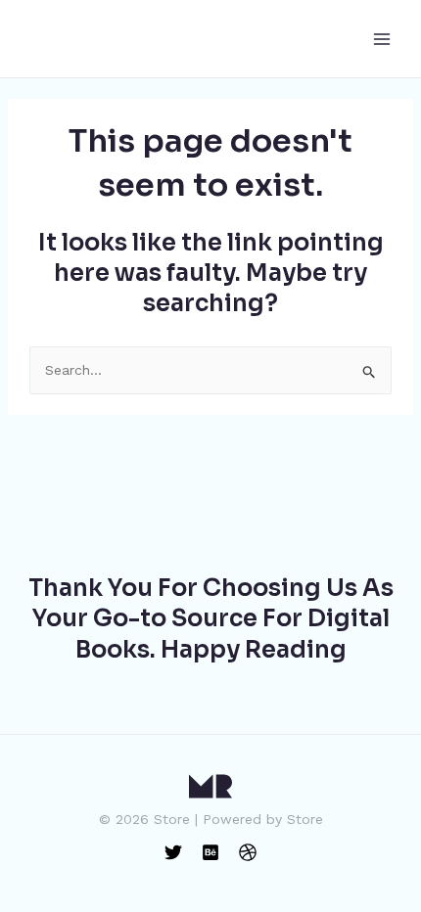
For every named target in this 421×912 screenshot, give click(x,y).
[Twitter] (173, 852)
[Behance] (210, 852)
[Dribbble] (248, 852)
